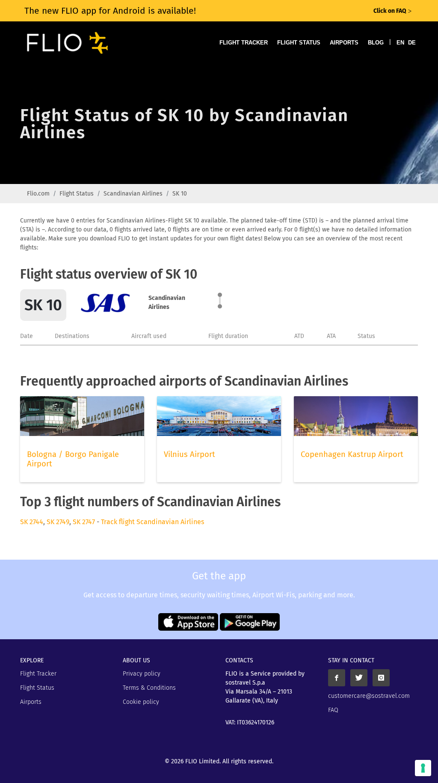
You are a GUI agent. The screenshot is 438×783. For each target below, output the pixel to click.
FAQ (333, 710)
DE (412, 42)
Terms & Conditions (149, 687)
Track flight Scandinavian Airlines (152, 522)
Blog (376, 42)
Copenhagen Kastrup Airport (352, 454)
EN (400, 42)
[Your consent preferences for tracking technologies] (423, 768)
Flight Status (298, 42)
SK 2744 (31, 522)
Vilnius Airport (189, 454)
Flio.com (38, 193)
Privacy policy (141, 673)
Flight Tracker (243, 42)
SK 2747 (84, 522)
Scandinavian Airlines (133, 193)
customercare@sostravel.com (369, 696)
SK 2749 (58, 522)
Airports (344, 42)
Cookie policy (141, 702)
